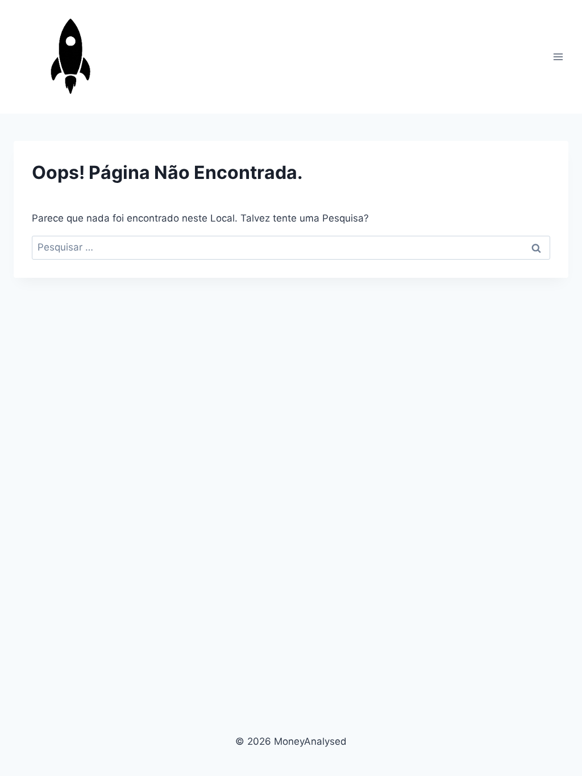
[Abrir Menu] (557, 56)
